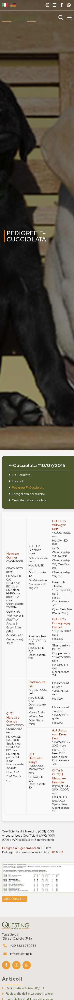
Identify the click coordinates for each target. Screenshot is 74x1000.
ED (61, 852)
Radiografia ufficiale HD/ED (25, 988)
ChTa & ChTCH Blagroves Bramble (59, 776)
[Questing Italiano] (5, 5)
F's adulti (18, 481)
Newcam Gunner (12, 555)
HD (53, 852)
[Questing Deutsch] (13, 5)
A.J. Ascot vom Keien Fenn (59, 734)
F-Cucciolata (21, 475)
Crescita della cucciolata (29, 500)
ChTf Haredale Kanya (35, 758)
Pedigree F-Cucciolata (28, 487)
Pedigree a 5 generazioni (19, 848)
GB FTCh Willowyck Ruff (59, 525)
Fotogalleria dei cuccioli (28, 494)
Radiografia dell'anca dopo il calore (29, 994)
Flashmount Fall (36, 684)
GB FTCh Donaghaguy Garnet (61, 623)
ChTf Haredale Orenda (13, 717)
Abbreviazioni (14, 899)
